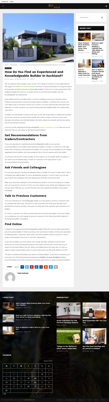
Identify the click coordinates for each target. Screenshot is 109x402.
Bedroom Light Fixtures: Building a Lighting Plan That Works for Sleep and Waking (97, 48)
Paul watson (10, 79)
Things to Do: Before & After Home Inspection (66, 347)
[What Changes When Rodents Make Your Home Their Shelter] (84, 37)
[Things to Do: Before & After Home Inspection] (68, 336)
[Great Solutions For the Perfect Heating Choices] (68, 310)
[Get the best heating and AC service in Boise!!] (94, 336)
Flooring (89, 400)
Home (12, 1)
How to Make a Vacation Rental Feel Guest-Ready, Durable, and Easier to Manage (98, 74)
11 (14, 378)
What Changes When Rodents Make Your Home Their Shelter (83, 46)
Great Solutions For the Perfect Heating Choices (67, 322)
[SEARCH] (102, 17)
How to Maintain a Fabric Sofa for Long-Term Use (84, 72)
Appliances (82, 400)
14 (35, 378)
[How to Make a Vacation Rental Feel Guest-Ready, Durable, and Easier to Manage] (98, 63)
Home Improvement (71, 400)
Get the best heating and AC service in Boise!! (94, 347)
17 (6, 382)
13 (28, 378)
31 (6, 390)
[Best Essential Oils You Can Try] (94, 310)
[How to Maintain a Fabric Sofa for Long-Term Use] (84, 63)
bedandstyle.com (30, 400)
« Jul (4, 394)
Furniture (103, 400)
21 (35, 382)
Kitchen (96, 400)
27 (28, 386)
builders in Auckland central (49, 127)
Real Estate (8, 68)
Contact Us (5, 1)
